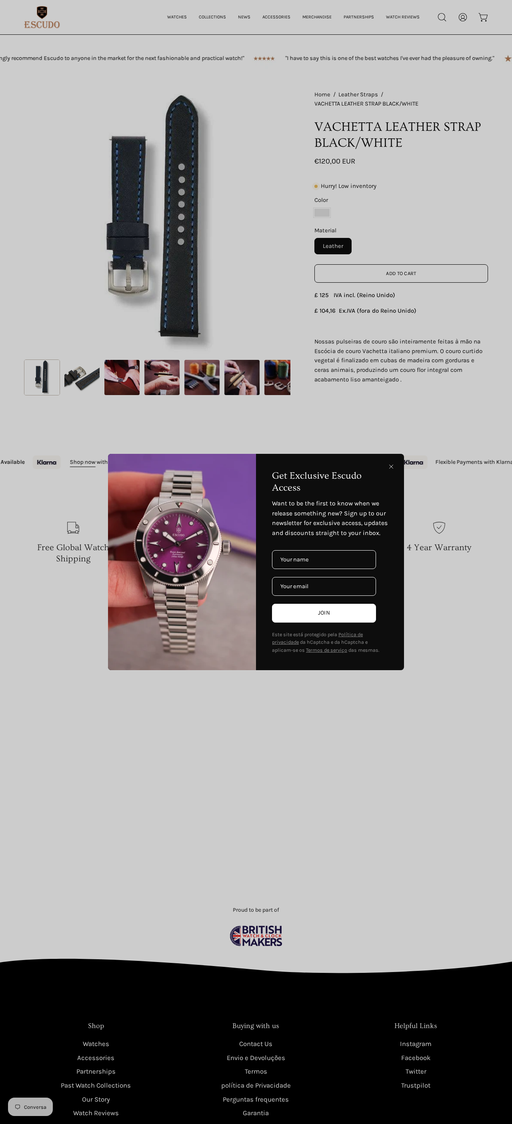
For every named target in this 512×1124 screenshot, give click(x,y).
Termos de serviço (326, 650)
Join (324, 612)
